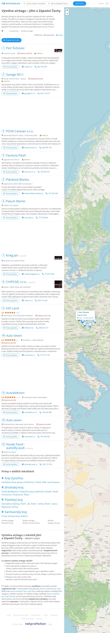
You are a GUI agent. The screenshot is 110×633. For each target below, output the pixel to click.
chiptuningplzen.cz (32, 274)
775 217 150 (45, 355)
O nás (45, 615)
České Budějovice (10, 491)
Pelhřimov (29, 482)
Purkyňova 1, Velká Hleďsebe (33, 340)
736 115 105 (47, 464)
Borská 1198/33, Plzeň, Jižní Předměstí (17, 287)
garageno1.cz (29, 93)
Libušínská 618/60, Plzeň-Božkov (35, 397)
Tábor (26, 494)
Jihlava (20, 482)
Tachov (15, 506)
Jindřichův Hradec (43, 491)
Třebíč (38, 482)
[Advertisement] (32, 112)
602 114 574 (45, 93)
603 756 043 (42, 67)
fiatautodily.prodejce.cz (33, 193)
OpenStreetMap (102, 7)
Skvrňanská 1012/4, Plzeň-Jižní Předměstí (18, 316)
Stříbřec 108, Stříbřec (11, 205)
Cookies (39, 618)
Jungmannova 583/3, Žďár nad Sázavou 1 (18, 184)
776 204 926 (45, 436)
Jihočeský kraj (14, 487)
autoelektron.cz (30, 412)
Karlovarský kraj (16, 512)
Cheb (4, 516)
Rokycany (6, 506)
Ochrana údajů (28, 618)
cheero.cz (28, 67)
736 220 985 (47, 412)
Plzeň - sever (51, 503)
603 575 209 (42, 300)
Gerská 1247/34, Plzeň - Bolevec (14, 79)
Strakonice (18, 494)
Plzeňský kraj (14, 500)
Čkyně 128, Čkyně (9, 452)
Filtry (61, 35)
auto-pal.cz (28, 217)
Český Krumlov (26, 491)
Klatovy (16, 503)
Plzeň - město (37, 503)
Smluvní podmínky (20, 615)
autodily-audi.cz (30, 464)
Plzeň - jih (25, 503)
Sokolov (24, 516)
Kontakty (54, 615)
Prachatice (7, 494)
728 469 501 (45, 172)
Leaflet (93, 7)
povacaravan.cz (30, 147)
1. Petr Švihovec (83, 312)
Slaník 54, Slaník (9, 53)
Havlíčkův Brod (9, 482)
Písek (55, 491)
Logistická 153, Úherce (11, 160)
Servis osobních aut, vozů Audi (23, 591)
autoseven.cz (29, 355)
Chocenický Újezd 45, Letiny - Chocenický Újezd (20, 135)
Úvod (9, 615)
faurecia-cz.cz (29, 172)
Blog (50, 624)
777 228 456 (43, 217)
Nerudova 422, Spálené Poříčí (13, 261)
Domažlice (6, 503)
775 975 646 (49, 274)
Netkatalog (13, 3)
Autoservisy (14, 31)
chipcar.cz (28, 300)
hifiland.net (29, 328)
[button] (83, 320)
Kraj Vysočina (14, 478)
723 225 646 (53, 193)
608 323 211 (43, 328)
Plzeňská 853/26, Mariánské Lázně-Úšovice (18, 424)
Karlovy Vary (14, 516)
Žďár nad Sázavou (51, 482)
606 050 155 (47, 147)
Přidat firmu (36, 615)
